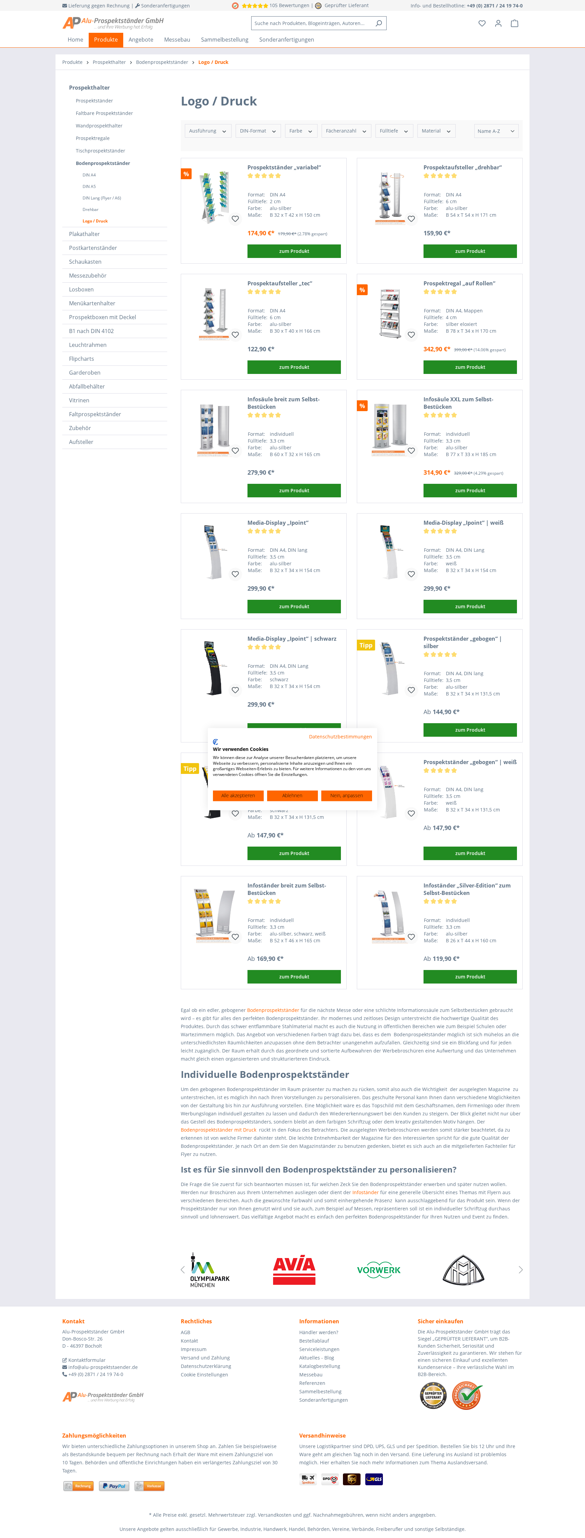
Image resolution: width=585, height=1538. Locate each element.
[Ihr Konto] (498, 23)
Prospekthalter (89, 87)
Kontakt (189, 1341)
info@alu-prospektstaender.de (102, 1367)
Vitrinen (79, 400)
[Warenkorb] (514, 23)
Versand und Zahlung (205, 1357)
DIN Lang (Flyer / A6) (102, 198)
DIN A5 (89, 186)
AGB (185, 1332)
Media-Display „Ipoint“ (277, 522)
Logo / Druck (95, 221)
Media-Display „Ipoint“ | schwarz (292, 638)
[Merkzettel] (482, 23)
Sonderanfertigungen (323, 1400)
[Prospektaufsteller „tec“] (214, 313)
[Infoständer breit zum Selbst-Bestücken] (214, 915)
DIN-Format (253, 130)
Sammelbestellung (320, 1391)
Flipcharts (81, 358)
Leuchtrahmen (88, 345)
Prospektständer (94, 100)
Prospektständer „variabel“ (284, 167)
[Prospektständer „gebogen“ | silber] (390, 668)
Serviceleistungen (319, 1349)
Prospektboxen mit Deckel (102, 317)
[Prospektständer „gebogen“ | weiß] (390, 792)
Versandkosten (274, 1515)
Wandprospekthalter (99, 125)
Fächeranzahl (342, 130)
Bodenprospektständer (103, 163)
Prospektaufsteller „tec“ (279, 283)
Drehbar (91, 209)
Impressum (194, 1349)
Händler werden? (318, 1332)
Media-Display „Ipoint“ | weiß (463, 522)
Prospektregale (93, 138)
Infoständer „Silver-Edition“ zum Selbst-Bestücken (467, 889)
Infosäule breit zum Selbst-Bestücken (283, 403)
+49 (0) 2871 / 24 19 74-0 (95, 1374)
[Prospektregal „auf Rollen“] (390, 313)
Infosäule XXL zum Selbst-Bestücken (458, 403)
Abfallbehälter (87, 386)
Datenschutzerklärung (206, 1366)
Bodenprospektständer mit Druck (218, 1130)
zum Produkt (294, 251)
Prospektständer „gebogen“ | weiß (470, 762)
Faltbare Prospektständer (104, 113)
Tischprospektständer (100, 150)
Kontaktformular (86, 1360)
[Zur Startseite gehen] (113, 23)
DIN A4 (89, 175)
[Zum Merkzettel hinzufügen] (235, 219)
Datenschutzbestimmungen (340, 736)
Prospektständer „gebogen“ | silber (463, 642)
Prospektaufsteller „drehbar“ (463, 167)
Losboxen (81, 289)
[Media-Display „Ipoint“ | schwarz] (214, 668)
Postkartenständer (93, 248)
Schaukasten (85, 261)
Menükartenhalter (92, 303)
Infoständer (365, 1192)
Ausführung (203, 130)
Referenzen (312, 1383)
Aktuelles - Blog (316, 1357)
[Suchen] (379, 23)
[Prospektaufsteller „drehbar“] (390, 197)
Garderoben (85, 372)
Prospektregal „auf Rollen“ (459, 283)
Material (432, 130)
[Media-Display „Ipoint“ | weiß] (390, 552)
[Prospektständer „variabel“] (214, 197)
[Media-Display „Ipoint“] (214, 552)
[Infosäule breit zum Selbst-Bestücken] (214, 429)
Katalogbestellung (319, 1366)
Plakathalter (84, 234)
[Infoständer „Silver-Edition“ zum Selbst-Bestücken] (390, 915)
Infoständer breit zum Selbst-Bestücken (286, 889)
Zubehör (80, 428)
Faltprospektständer (95, 414)
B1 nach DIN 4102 (91, 331)
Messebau (311, 1374)
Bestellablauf (314, 1341)
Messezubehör (88, 275)
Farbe (296, 130)
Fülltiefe (389, 130)
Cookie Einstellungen (204, 1374)
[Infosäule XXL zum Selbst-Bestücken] (390, 429)
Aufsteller (81, 442)
